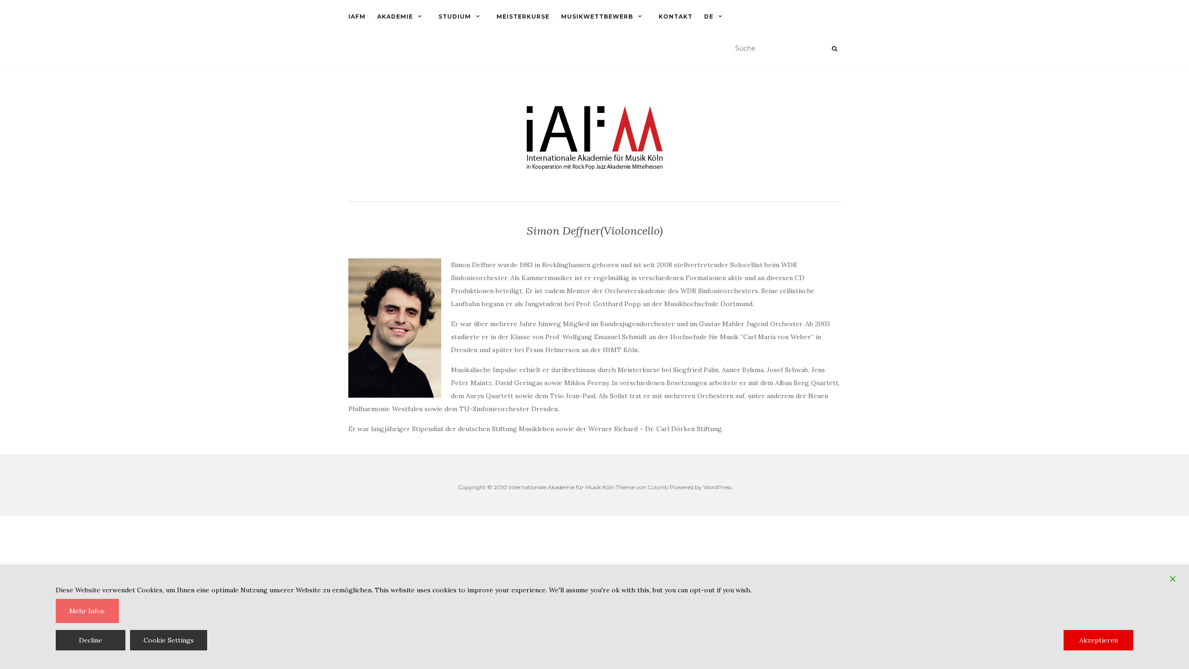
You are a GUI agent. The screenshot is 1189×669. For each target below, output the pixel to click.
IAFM (357, 16)
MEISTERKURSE (523, 16)
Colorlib (657, 487)
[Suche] (834, 49)
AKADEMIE (395, 16)
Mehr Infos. (87, 611)
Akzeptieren (1098, 640)
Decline (90, 640)
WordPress (717, 487)
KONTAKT (675, 16)
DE (708, 16)
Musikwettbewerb (597, 16)
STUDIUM (454, 16)
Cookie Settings (169, 640)
